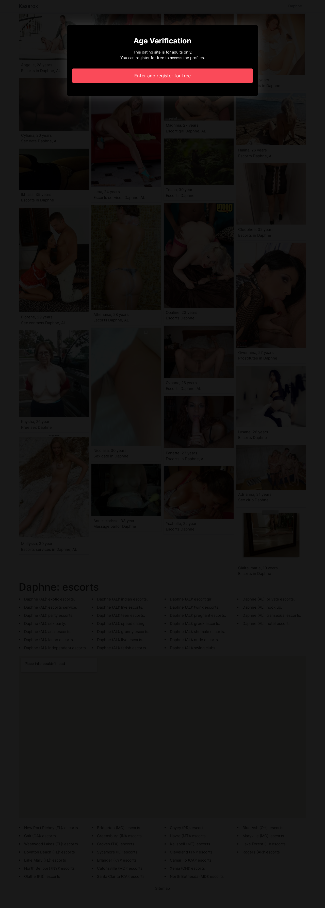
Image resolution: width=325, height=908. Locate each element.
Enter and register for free (162, 75)
